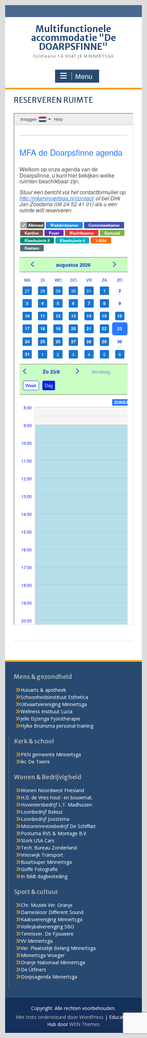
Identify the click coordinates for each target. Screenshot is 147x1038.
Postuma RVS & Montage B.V (53, 833)
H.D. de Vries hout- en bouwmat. (57, 797)
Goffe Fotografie (39, 869)
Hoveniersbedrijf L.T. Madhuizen (56, 804)
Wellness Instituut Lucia (46, 711)
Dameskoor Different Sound (52, 912)
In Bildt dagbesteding (44, 876)
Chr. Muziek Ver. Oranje (46, 905)
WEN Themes (84, 1024)
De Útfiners (33, 969)
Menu (83, 76)
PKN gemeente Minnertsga (51, 754)
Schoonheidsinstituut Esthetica (54, 697)
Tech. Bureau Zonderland (49, 847)
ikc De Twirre (35, 761)
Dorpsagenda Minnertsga (49, 976)
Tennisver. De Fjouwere (47, 933)
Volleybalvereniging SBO (47, 926)
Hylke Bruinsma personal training (57, 726)
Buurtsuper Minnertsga (46, 862)
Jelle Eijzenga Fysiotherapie (50, 718)
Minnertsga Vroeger (43, 955)
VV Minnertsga (37, 941)
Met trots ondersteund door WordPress (60, 1017)
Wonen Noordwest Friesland (52, 790)
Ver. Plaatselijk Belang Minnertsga (58, 948)
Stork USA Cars (37, 840)
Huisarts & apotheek (43, 690)
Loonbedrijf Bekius (42, 812)
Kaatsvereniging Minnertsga (51, 919)
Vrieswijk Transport (42, 855)
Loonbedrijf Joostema (45, 819)
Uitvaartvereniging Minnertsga (54, 704)
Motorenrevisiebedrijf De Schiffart (58, 826)
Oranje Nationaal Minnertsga (53, 962)
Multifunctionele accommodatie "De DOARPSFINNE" (73, 37)
